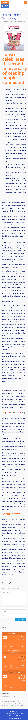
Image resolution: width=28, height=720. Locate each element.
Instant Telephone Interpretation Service (13, 705)
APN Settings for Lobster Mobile (11, 701)
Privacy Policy (13, 711)
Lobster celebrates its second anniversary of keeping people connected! (14, 68)
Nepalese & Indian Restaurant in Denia (12, 703)
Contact (17, 715)
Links (11, 715)
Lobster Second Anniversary (9, 696)
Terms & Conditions (11, 713)
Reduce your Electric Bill (8, 699)
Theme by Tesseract (13, 718)
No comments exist (20, 21)
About (22, 713)
